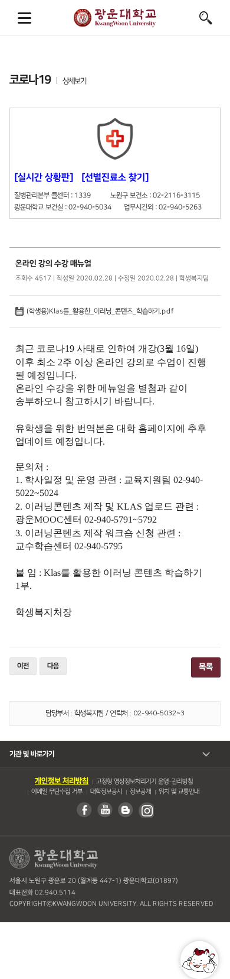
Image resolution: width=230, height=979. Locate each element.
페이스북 (83, 810)
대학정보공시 (105, 791)
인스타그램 (145, 810)
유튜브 (104, 810)
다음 (53, 666)
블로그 (125, 810)
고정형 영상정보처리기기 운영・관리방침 (144, 781)
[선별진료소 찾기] (115, 177)
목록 (206, 667)
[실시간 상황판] (43, 177)
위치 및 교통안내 (178, 791)
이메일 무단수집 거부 (56, 791)
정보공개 (139, 791)
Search (206, 18)
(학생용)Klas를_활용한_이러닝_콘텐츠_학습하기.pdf (94, 311)
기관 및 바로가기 (31, 754)
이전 (23, 666)
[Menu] (24, 18)
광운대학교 (115, 18)
